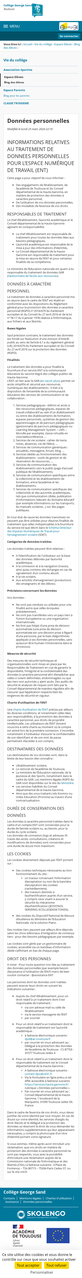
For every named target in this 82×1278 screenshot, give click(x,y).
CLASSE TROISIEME (16, 103)
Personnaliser (41, 1272)
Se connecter (69, 36)
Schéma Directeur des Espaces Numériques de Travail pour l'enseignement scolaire (39, 531)
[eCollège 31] (69, 26)
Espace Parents (14, 90)
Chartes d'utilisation (59, 1198)
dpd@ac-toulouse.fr (38, 1039)
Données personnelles (37, 1201)
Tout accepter (28, 1265)
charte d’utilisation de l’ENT (30, 709)
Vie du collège (43, 44)
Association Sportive (17, 70)
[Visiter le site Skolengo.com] (41, 1218)
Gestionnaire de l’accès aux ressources (32, 276)
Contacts (9, 1198)
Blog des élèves (14, 82)
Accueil (27, 44)
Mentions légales (30, 1198)
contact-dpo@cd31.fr (38, 1074)
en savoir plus (50, 381)
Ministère (67, 783)
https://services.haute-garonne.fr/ (47, 1084)
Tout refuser (56, 1265)
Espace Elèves (63, 44)
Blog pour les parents (16, 95)
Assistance (12, 1201)
